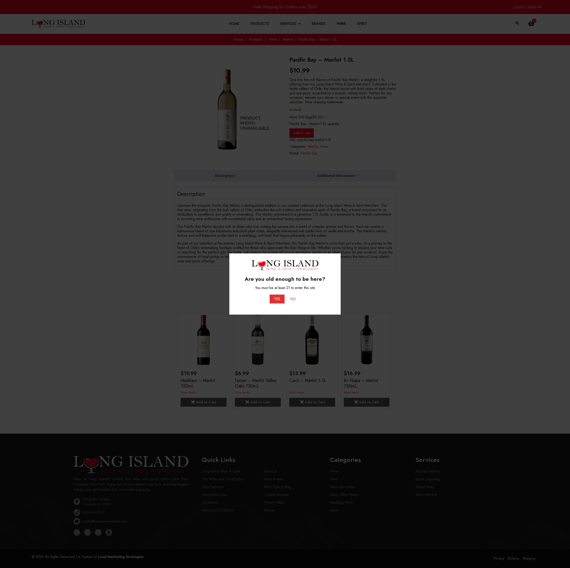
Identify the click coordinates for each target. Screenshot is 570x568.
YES (277, 298)
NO (293, 298)
